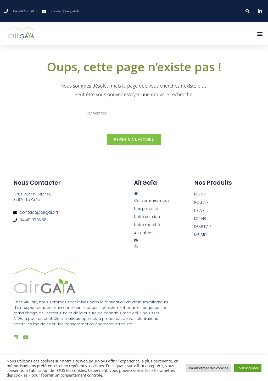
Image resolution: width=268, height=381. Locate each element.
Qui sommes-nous (152, 200)
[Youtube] (25, 337)
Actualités (143, 232)
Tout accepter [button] (247, 368)
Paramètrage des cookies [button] (208, 368)
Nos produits (146, 208)
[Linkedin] (15, 337)
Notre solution (147, 216)
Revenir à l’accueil (134, 139)
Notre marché (147, 224)
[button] (248, 11)
